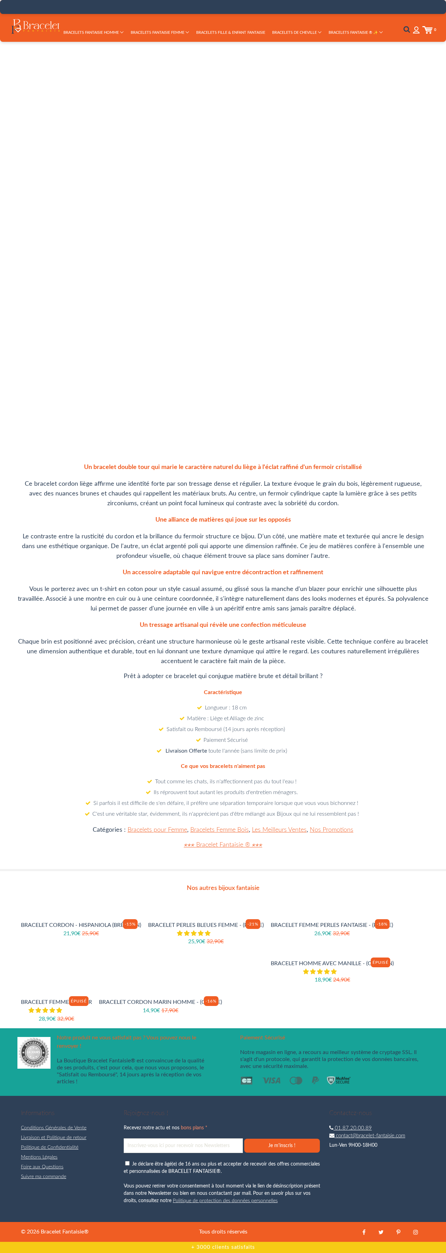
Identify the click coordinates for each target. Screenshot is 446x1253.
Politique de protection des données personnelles (225, 1200)
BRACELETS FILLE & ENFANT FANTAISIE (230, 32)
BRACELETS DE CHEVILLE (295, 32)
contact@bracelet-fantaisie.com (369, 1135)
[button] (194, 933)
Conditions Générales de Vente (53, 1127)
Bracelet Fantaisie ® (223, 845)
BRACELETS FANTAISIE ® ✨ (354, 32)
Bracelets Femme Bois (219, 830)
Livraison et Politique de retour (53, 1137)
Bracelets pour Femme (157, 830)
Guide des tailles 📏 (326, 191)
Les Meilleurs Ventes (279, 830)
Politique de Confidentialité (49, 1147)
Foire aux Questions (42, 1166)
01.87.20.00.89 (352, 1128)
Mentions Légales (39, 1157)
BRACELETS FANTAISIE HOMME (91, 32)
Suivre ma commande (43, 1176)
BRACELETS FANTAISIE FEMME (158, 32)
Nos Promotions (331, 830)
